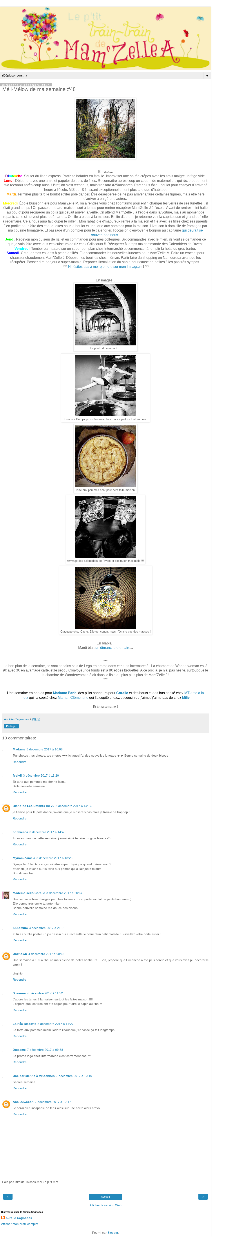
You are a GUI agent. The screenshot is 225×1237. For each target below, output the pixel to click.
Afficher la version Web (105, 1205)
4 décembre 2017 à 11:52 (45, 993)
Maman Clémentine (73, 697)
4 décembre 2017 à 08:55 (46, 954)
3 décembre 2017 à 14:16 (74, 806)
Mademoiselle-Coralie (29, 893)
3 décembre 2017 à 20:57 (64, 893)
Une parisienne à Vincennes (34, 1076)
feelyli (17, 775)
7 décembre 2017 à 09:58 (45, 1049)
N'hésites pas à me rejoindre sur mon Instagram (105, 266)
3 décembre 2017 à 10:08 (45, 749)
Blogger (112, 1232)
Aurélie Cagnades (18, 1218)
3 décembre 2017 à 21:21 (47, 928)
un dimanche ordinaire (112, 648)
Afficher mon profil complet (19, 1224)
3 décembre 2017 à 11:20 (41, 775)
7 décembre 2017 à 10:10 (74, 1076)
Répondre (20, 762)
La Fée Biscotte (24, 1023)
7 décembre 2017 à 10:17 (53, 1102)
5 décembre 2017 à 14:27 (56, 1023)
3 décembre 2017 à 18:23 (54, 858)
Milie (186, 697)
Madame (19, 749)
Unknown (20, 954)
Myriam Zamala (24, 858)
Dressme (19, 1049)
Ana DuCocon (23, 1102)
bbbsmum (20, 928)
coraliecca (20, 832)
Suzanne (19, 993)
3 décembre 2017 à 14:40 (47, 832)
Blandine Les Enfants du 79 (33, 806)
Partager (11, 726)
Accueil (105, 1196)
